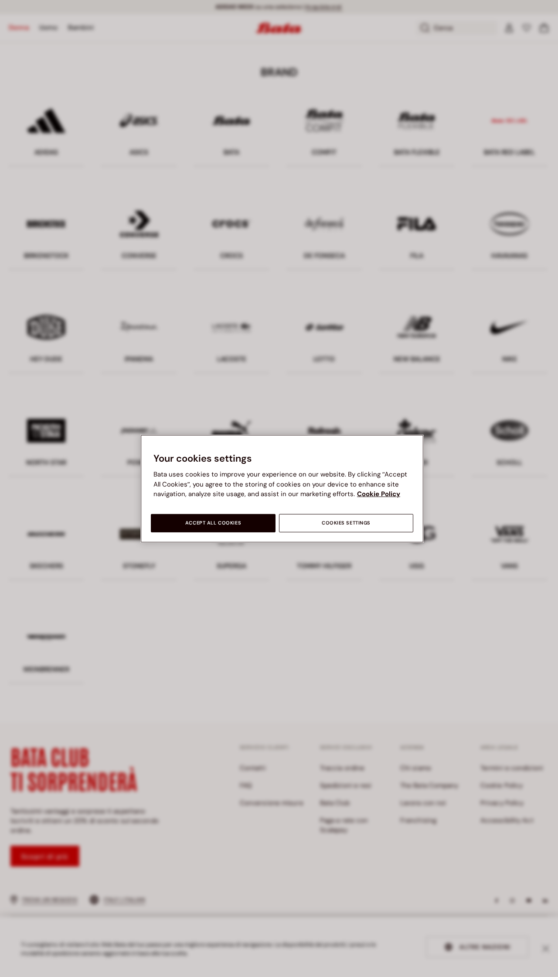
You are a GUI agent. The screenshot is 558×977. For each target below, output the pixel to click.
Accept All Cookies (213, 523)
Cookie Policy (378, 494)
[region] (282, 488)
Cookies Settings (346, 523)
